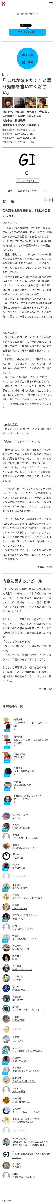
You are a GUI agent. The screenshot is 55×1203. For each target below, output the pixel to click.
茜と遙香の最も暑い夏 (23, 1121)
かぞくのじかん (19, 908)
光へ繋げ (16, 1166)
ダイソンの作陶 (21, 798)
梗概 (10, 190)
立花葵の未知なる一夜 (23, 847)
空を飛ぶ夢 (17, 817)
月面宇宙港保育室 (20, 1101)
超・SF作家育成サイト (27, 13)
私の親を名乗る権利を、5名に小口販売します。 (31, 1155)
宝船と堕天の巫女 (20, 827)
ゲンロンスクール (3, 4)
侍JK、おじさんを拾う (25, 770)
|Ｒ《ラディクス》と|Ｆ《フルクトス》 (30, 724)
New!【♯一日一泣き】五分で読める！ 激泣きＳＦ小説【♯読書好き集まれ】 (32, 1143)
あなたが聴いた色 (22, 784)
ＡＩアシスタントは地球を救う (27, 898)
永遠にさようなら (20, 1060)
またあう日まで (19, 888)
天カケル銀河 (18, 1091)
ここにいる (17, 1040)
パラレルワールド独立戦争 (25, 838)
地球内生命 (19, 756)
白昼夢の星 (17, 857)
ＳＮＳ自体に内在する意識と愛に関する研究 (31, 741)
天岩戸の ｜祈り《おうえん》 (26, 1071)
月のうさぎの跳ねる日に (24, 1081)
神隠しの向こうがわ (22, 969)
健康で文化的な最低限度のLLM (27, 1050)
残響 (14, 959)
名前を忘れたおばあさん (24, 1177)
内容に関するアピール (27, 190)
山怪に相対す (18, 918)
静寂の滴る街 (18, 1020)
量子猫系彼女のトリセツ (24, 938)
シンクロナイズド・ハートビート (28, 1010)
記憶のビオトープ (20, 949)
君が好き (16, 979)
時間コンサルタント (22, 989)
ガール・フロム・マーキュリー (27, 1111)
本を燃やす (17, 999)
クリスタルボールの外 (23, 928)
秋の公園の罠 (18, 867)
